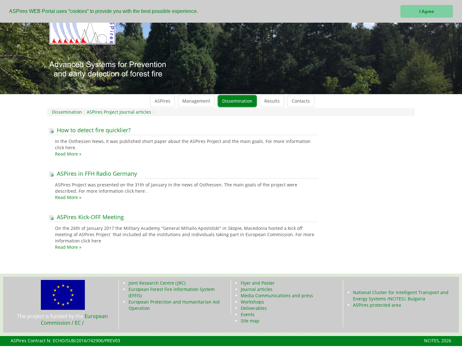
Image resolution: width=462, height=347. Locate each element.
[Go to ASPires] (190, 53)
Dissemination (67, 112)
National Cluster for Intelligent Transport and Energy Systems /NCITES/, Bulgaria (400, 295)
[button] (200, 12)
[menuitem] (162, 101)
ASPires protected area (377, 305)
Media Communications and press (277, 296)
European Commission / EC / (74, 319)
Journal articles (256, 289)
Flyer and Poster (258, 283)
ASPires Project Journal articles (119, 112)
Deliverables (254, 308)
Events (248, 314)
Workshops (252, 302)
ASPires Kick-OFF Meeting (89, 217)
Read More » (68, 154)
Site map (250, 321)
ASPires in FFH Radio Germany (96, 173)
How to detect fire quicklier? (93, 130)
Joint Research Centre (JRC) (157, 283)
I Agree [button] (426, 11)
